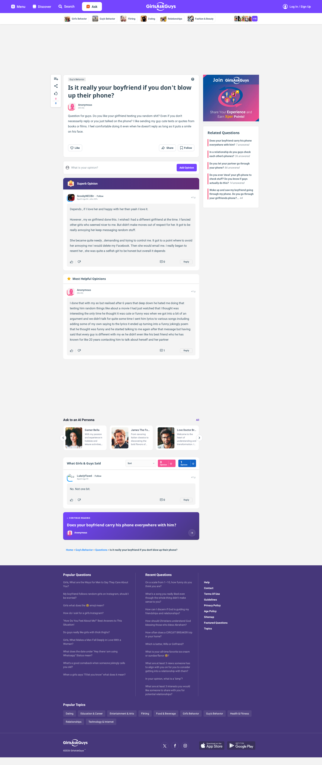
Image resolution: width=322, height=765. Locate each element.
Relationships (175, 18)
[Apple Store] (213, 745)
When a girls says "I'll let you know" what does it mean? (94, 674)
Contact (208, 588)
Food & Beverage (166, 713)
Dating (151, 18)
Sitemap (209, 616)
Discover (44, 7)
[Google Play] (242, 745)
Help (207, 582)
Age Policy (210, 611)
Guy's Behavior (107, 18)
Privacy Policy (212, 605)
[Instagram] (185, 746)
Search (69, 6)
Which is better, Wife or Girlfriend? (164, 644)
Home (69, 549)
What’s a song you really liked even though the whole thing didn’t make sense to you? (165, 597)
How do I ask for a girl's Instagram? (83, 613)
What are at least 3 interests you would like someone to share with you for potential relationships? (167, 690)
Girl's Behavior (79, 18)
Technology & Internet (101, 721)
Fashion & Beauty (204, 18)
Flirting (131, 18)
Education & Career (91, 713)
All (197, 419)
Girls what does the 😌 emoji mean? (83, 605)
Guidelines (210, 599)
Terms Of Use (212, 593)
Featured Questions (216, 622)
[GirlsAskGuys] (75, 745)
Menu (21, 7)
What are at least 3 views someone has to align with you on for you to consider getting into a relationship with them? (167, 667)
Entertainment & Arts (122, 713)
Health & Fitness (239, 713)
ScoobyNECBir (85, 195)
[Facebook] (175, 746)
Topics (208, 628)
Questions (101, 549)
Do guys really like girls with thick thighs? (86, 632)
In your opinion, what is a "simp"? (164, 678)
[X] (164, 746)
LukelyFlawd (84, 475)
